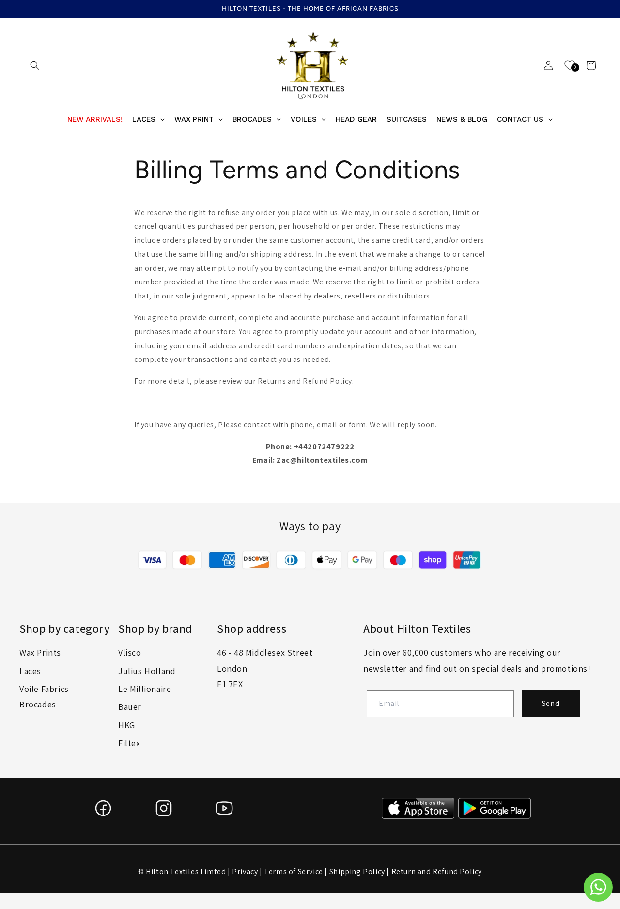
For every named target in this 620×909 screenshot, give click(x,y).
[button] (35, 65)
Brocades (37, 704)
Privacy (245, 871)
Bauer (129, 706)
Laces (30, 670)
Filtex (129, 743)
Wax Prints (40, 652)
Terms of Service (293, 871)
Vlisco (129, 652)
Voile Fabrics (44, 688)
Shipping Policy (357, 871)
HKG (126, 725)
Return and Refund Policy (436, 871)
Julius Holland (146, 670)
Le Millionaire (144, 688)
